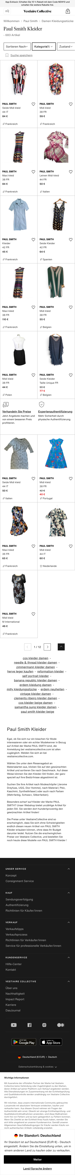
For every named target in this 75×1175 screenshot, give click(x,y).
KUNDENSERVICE (16, 957)
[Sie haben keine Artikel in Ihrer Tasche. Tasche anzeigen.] (67, 11)
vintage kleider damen (35, 694)
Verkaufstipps (15, 929)
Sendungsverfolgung (19, 899)
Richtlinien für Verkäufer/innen (26, 940)
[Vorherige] (27, 646)
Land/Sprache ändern (37, 1168)
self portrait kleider (35, 676)
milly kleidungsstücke (22, 689)
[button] (67, 11)
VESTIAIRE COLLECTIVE (21, 981)
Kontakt (11, 970)
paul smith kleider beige (37, 712)
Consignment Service (20, 881)
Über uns (11, 988)
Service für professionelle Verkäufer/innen (33, 946)
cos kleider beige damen (35, 703)
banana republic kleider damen (35, 680)
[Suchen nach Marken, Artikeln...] (7, 11)
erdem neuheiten (52, 689)
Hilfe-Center (14, 964)
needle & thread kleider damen (35, 662)
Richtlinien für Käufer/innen (24, 910)
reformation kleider (50, 671)
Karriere (11, 1005)
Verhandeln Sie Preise (16, 411)
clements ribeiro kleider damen (35, 698)
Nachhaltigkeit (15, 993)
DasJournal (13, 1010)
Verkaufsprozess (16, 934)
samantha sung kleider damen (36, 707)
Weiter (37, 1159)
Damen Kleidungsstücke (58, 21)
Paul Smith (31, 21)
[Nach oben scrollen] (61, 646)
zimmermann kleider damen (35, 667)
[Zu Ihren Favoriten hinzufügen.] (33, 104)
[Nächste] (47, 646)
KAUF (9, 892)
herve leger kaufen (20, 671)
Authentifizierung (17, 905)
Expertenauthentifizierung (55, 411)
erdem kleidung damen (35, 685)
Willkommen (11, 21)
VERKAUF (12, 922)
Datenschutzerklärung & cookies (35, 1066)
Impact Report (15, 999)
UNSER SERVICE (16, 869)
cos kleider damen (35, 658)
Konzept (11, 875)
